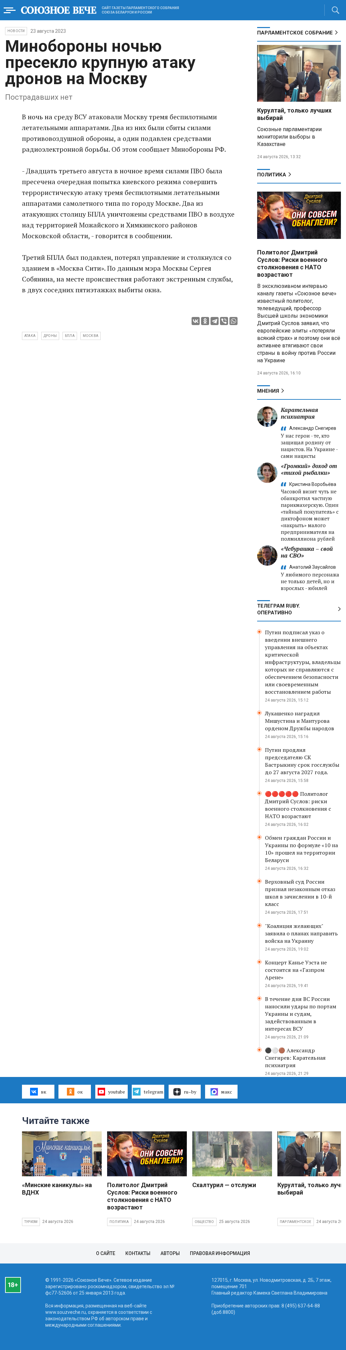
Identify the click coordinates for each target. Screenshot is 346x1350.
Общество (204, 1222)
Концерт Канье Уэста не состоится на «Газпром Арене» (296, 970)
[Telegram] (215, 321)
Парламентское (296, 1222)
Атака (29, 336)
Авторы (170, 1253)
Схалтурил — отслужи (224, 1184)
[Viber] (224, 321)
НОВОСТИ (16, 31)
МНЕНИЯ (268, 391)
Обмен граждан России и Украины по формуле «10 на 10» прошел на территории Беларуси (301, 849)
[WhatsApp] (233, 321)
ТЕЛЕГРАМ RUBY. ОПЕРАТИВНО (278, 609)
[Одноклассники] (205, 321)
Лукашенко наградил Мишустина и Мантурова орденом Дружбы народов (299, 721)
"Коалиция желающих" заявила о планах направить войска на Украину (301, 933)
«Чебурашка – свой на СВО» (307, 552)
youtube (116, 1091)
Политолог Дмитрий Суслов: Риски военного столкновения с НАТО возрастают (292, 263)
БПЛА (70, 336)
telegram (153, 1091)
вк (43, 1091)
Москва (90, 336)
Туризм (31, 1222)
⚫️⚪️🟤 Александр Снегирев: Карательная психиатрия (295, 1058)
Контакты (137, 1253)
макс (226, 1091)
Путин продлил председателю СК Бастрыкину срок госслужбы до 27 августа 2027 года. (302, 761)
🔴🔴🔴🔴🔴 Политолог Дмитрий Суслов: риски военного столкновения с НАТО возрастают (298, 805)
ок (80, 1091)
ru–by (190, 1091)
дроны (50, 336)
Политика (271, 175)
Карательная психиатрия (299, 413)
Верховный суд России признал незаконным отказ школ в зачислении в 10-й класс (300, 893)
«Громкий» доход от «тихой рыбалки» (309, 469)
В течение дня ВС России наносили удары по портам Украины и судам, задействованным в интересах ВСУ (300, 1013)
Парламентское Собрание (295, 33)
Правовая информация (220, 1253)
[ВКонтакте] (196, 321)
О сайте (105, 1253)
